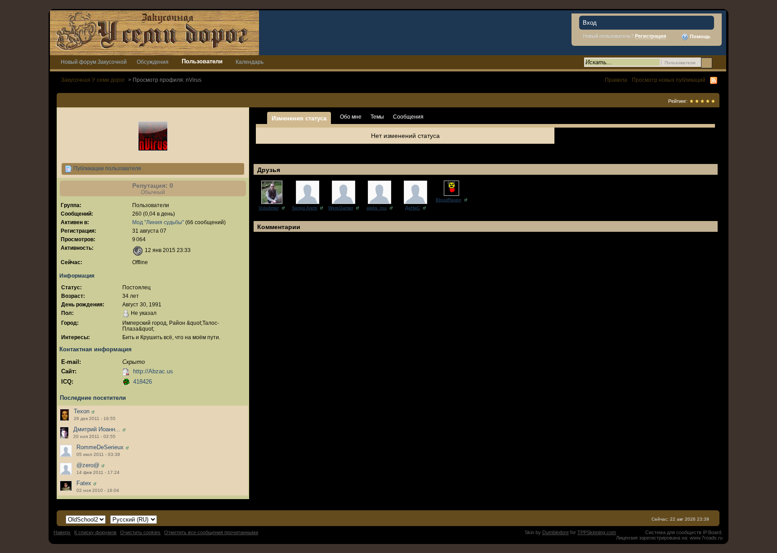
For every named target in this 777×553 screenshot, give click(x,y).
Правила (616, 80)
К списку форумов (95, 532)
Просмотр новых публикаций (669, 80)
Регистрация (650, 36)
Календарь (249, 62)
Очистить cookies (140, 532)
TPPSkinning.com (596, 532)
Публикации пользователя (106, 168)
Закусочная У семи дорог (93, 80)
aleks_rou (376, 207)
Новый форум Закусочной (94, 62)
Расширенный (718, 62)
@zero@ (87, 465)
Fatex (83, 483)
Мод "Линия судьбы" (158, 222)
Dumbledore (555, 532)
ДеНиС (412, 207)
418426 (142, 381)
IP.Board (712, 532)
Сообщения (408, 116)
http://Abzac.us (153, 371)
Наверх (62, 532)
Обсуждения (153, 62)
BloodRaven (448, 199)
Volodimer (269, 207)
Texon (81, 411)
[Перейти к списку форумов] (154, 32)
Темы (377, 116)
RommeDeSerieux (100, 447)
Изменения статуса (299, 118)
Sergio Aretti (304, 207)
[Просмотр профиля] (93, 411)
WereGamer (340, 207)
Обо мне (351, 116)
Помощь (699, 36)
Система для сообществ (673, 532)
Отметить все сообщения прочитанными (211, 532)
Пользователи (202, 61)
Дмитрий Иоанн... (97, 429)
